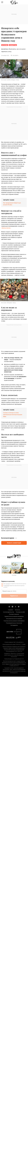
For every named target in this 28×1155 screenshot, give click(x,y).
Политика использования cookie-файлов (14, 620)
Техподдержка (14, 625)
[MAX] (9, 606)
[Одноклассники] (15, 606)
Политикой (6, 585)
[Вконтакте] (12, 606)
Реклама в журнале (14, 614)
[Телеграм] (18, 606)
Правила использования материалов (14, 616)
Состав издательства (8, 612)
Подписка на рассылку (8, 581)
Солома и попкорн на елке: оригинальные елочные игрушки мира (12, 414)
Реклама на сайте (20, 612)
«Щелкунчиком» (6, 228)
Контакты (17, 609)
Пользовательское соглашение (14, 618)
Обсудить (15, 55)
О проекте (10, 609)
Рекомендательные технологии (14, 623)
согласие (8, 583)
